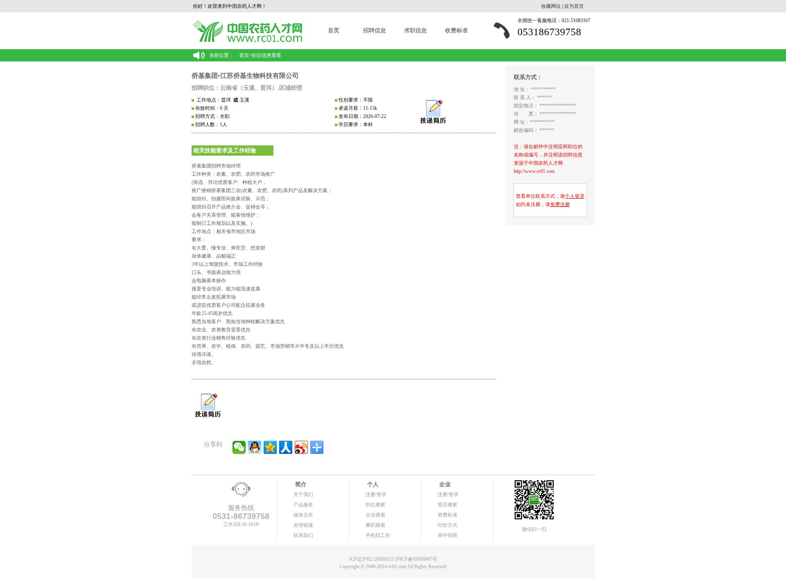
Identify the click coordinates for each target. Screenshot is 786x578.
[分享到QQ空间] (270, 447)
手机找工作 (378, 535)
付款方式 (447, 525)
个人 (372, 484)
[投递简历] (433, 112)
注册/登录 (376, 494)
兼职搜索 (375, 525)
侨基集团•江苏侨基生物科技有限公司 (245, 75)
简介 (300, 484)
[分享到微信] (239, 447)
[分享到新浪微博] (301, 447)
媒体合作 (303, 515)
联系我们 (303, 535)
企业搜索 (375, 515)
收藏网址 (551, 6)
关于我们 (303, 494)
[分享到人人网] (285, 447)
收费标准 (456, 30)
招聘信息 (374, 30)
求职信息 (415, 30)
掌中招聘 (447, 535)
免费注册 (560, 204)
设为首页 (574, 6)
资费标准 (447, 515)
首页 (333, 30)
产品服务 (303, 505)
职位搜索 (375, 505)
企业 (444, 484)
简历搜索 (447, 505)
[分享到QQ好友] (254, 447)
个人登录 (575, 196)
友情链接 (303, 525)
